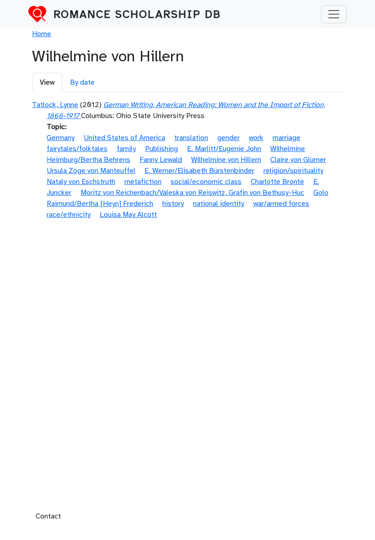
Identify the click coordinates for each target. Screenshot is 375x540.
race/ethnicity (69, 214)
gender (228, 137)
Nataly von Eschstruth (81, 181)
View (47, 82)
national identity (218, 203)
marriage (286, 137)
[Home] (41, 14)
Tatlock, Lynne (55, 104)
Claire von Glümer (298, 159)
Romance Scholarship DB (137, 14)
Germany (61, 137)
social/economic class (206, 181)
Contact (48, 516)
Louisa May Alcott (128, 214)
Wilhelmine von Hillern (226, 159)
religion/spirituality (293, 170)
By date (82, 82)
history (173, 203)
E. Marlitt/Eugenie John (224, 148)
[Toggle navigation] (334, 14)
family (126, 148)
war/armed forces (281, 203)
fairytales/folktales (77, 148)
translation (191, 137)
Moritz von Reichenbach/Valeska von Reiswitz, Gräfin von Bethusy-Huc (192, 192)
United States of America (124, 137)
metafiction (142, 181)
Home (41, 33)
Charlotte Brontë (277, 181)
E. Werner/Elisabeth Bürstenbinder (199, 170)
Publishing (161, 148)
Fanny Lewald (160, 159)
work (256, 137)
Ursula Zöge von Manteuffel (91, 170)
